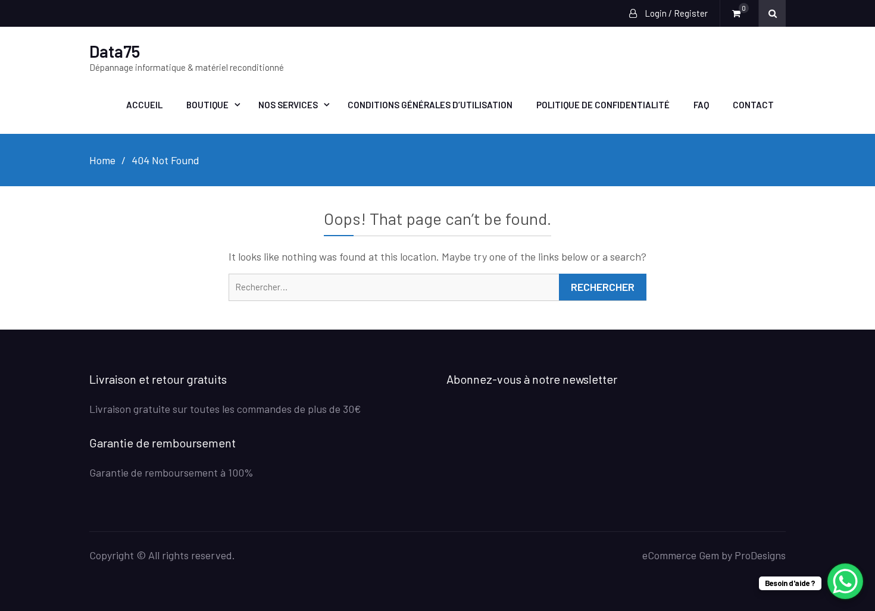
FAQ (701, 104)
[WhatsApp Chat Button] (845, 581)
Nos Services (288, 104)
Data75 (114, 51)
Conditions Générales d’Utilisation (430, 104)
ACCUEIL (144, 104)
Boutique (207, 104)
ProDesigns (760, 555)
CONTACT (753, 104)
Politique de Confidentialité (603, 104)
